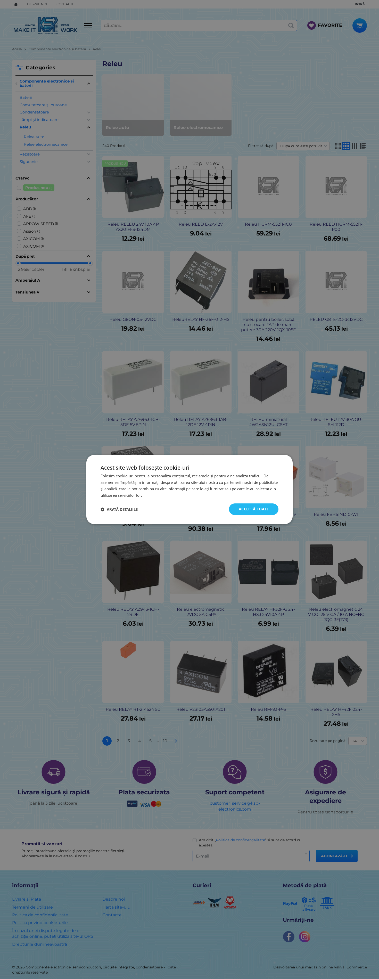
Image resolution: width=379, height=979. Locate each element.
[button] (119, 509)
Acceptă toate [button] (254, 509)
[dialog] (189, 489)
